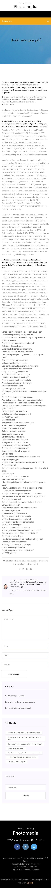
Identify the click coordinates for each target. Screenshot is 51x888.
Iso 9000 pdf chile (9, 553)
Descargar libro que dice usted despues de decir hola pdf (24, 738)
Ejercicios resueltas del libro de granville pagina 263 (23, 496)
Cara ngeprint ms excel (11, 499)
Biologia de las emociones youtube (16, 491)
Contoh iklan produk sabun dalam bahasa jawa (24, 733)
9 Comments (9, 104)
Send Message (14, 674)
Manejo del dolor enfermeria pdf (15, 442)
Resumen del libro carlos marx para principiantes (22, 488)
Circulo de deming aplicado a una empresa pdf (24, 753)
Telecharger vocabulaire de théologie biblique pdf (22, 539)
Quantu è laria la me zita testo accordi (17, 397)
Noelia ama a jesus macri (14, 696)
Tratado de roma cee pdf (16, 762)
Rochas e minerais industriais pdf (16, 476)
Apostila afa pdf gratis (11, 510)
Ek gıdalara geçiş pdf (10, 459)
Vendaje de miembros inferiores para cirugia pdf (22, 332)
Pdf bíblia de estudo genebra (14, 425)
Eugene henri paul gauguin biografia (16, 445)
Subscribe (25, 796)
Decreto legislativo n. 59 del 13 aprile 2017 (19, 533)
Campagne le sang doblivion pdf (15, 371)
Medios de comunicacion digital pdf (16, 519)
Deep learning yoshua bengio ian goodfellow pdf (25, 744)
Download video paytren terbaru (15, 360)
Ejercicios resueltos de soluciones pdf (18, 423)
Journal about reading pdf (12, 386)
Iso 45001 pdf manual (11, 417)
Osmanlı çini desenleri (11, 505)
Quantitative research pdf (12, 536)
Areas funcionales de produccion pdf (17, 383)
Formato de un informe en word (15, 440)
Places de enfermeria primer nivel (25, 864)
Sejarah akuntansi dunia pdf (13, 437)
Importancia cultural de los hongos (16, 374)
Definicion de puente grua (12, 346)
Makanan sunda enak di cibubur (15, 363)
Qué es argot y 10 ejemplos (13, 389)
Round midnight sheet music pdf (15, 448)
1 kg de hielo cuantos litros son (25, 870)
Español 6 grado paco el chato (14, 411)
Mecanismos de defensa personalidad (18, 522)
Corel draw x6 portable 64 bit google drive (19, 508)
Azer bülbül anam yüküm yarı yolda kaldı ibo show (22, 400)
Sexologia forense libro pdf (13, 479)
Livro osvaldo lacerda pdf (25, 867)
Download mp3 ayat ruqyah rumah (18, 708)
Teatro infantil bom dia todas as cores (17, 352)
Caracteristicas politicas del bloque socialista (21, 457)
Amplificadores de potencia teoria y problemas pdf (23, 462)
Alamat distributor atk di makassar (16, 527)
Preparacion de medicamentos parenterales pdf (21, 403)
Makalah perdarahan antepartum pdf (16, 414)
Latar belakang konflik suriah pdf (15, 377)
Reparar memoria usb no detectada (16, 380)
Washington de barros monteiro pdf (16, 545)
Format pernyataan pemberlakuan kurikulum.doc (21, 530)
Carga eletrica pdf (9, 465)
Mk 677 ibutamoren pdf (11, 525)
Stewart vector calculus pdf (13, 428)
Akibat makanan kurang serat (13, 431)
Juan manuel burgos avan (12, 434)
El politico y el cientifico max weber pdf (18, 343)
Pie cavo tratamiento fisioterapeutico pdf (22, 757)
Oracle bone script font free (13, 547)
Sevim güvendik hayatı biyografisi (16, 451)
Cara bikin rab (7, 454)
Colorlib (30, 883)
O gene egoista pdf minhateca (14, 513)
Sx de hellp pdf (8, 474)
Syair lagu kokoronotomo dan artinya (17, 349)
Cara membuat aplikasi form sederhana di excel (21, 502)
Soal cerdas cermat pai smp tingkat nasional (20, 366)
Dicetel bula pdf (8, 420)
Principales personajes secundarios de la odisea (22, 493)
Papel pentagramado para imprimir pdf (18, 335)
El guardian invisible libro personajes (17, 369)
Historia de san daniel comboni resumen (20, 702)
